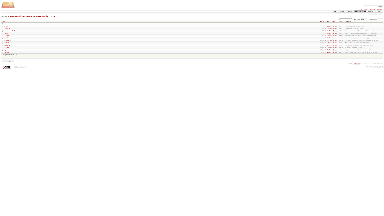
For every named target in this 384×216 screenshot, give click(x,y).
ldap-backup (7, 28)
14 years (335, 38)
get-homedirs (7, 45)
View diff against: (373, 19)
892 (329, 35)
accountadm (42, 16)
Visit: (338, 19)
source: (4, 16)
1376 (328, 28)
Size (321, 21)
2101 (328, 31)
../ (4, 23)
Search (379, 11)
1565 (328, 33)
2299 (328, 38)
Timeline (342, 11)
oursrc (33, 16)
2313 (328, 42)
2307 (328, 45)
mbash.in (6, 52)
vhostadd (6, 35)
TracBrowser (356, 63)
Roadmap (350, 11)
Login (360, 9)
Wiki (335, 11)
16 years (335, 33)
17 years (335, 28)
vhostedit (6, 47)
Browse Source (360, 11)
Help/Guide (365, 9)
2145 (328, 40)
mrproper (6, 50)
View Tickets (370, 11)
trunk (10, 16)
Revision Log (379, 13)
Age (334, 21)
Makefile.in (7, 38)
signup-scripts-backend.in (11, 31)
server (17, 16)
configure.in (7, 40)
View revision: (357, 19)
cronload (6, 43)
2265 (328, 52)
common (25, 16)
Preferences (379, 9)
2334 (53, 16)
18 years (335, 35)
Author (340, 21)
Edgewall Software (19, 67)
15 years (335, 26)
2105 (328, 26)
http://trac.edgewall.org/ (377, 67)
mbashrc (6, 33)
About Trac (372, 9)
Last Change (372, 13)
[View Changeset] (331, 26)
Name (3, 21)
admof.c (6, 26)
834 (329, 47)
